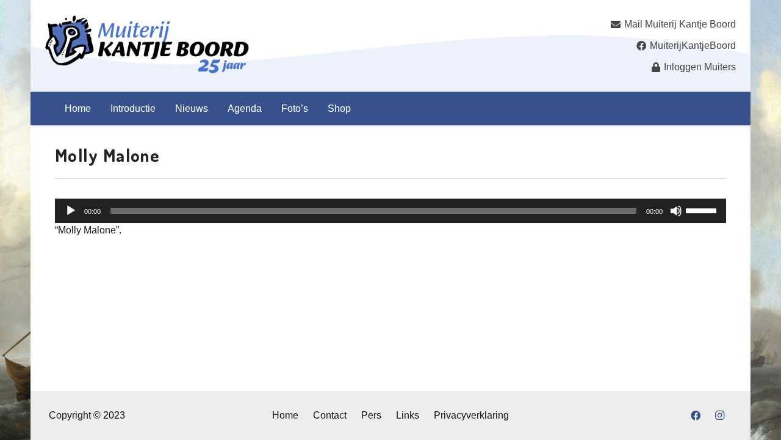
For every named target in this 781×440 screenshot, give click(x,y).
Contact (330, 415)
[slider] (703, 210)
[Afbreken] (676, 211)
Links (407, 415)
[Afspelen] (71, 211)
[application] (390, 211)
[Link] (147, 45)
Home (285, 415)
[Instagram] (720, 415)
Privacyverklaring (471, 415)
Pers (371, 415)
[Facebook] (695, 415)
